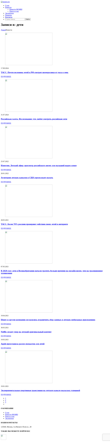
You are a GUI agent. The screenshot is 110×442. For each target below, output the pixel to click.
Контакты (8, 17)
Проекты (8, 15)
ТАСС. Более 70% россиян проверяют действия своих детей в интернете (34, 224)
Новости (8, 7)
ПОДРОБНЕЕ (6, 76)
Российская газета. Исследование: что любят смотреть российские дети (34, 119)
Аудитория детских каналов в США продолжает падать (27, 177)
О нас (7, 5)
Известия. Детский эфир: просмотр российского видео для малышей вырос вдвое (39, 165)
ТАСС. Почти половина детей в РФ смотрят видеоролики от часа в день (34, 72)
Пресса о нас (14, 11)
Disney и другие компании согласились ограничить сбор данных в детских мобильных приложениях (48, 320)
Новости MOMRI (15, 9)
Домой (3, 30)
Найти (28, 19)
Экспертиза (9, 13)
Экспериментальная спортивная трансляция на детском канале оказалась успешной (40, 390)
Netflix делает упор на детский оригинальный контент (26, 332)
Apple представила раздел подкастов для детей (22, 344)
